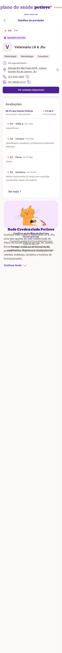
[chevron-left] (5, 20)
